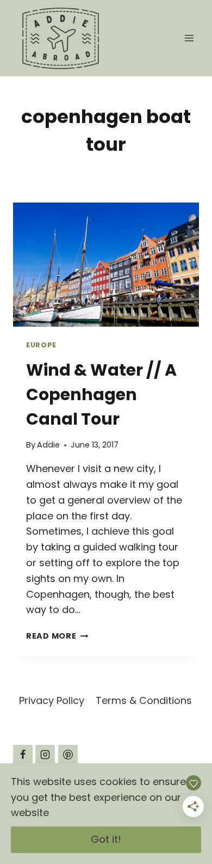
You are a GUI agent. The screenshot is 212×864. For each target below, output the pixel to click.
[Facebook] (23, 754)
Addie (48, 444)
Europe (41, 345)
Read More (57, 635)
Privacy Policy (51, 700)
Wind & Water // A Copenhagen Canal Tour (101, 394)
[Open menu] (189, 37)
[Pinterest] (68, 754)
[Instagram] (45, 754)
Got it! (106, 839)
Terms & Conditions (144, 700)
